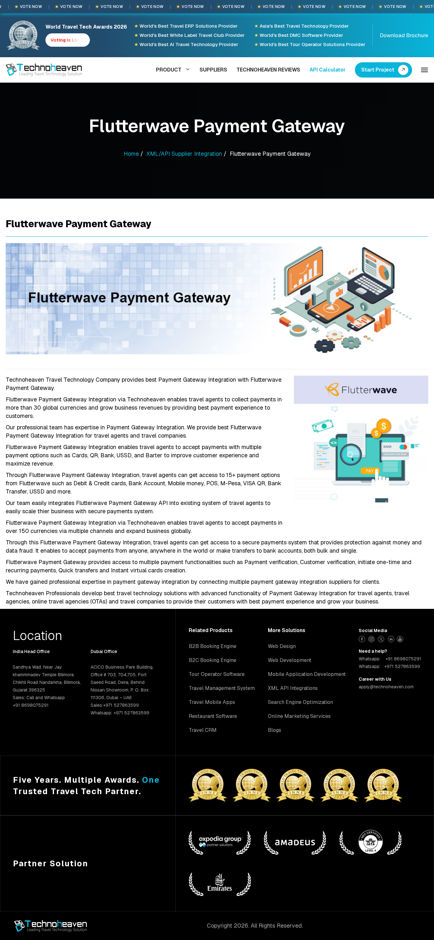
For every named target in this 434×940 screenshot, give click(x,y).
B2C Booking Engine (212, 660)
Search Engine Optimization (300, 702)
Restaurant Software (213, 716)
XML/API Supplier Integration (184, 153)
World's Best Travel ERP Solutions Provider (186, 26)
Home (131, 153)
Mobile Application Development (307, 674)
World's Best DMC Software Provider (298, 35)
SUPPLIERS (213, 69)
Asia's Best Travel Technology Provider (301, 26)
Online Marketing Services (299, 716)
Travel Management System (222, 688)
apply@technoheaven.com (386, 687)
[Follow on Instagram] (372, 638)
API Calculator (327, 69)
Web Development (289, 660)
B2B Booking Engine (212, 646)
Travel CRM (203, 730)
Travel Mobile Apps (212, 702)
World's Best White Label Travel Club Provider (189, 35)
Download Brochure (404, 35)
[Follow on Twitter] (382, 638)
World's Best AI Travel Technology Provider (186, 44)
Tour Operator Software (217, 674)
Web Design (282, 646)
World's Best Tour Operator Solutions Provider (309, 44)
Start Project (377, 69)
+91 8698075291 (403, 659)
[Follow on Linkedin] (391, 638)
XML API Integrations (293, 688)
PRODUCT (168, 69)
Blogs (274, 730)
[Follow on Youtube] (401, 638)
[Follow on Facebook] (363, 638)
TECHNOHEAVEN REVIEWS (268, 69)
